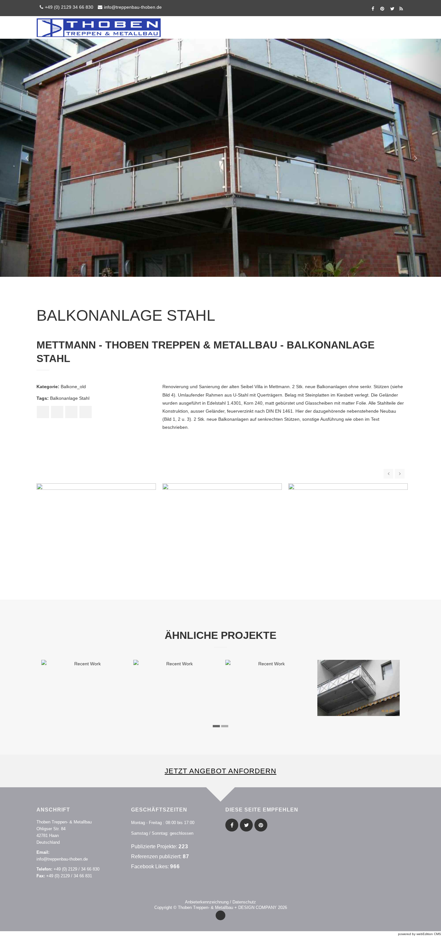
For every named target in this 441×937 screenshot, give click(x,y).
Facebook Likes (149, 866)
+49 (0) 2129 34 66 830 (69, 7)
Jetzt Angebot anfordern (220, 771)
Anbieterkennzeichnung (207, 902)
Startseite (265, 27)
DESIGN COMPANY (257, 907)
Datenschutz (244, 902)
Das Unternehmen (341, 27)
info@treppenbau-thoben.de (133, 7)
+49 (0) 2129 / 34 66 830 (76, 869)
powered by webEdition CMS (419, 934)
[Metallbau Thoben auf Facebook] (372, 8)
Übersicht (300, 27)
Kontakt (381, 27)
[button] (22, 158)
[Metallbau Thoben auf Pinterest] (382, 8)
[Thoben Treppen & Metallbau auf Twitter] (391, 8)
